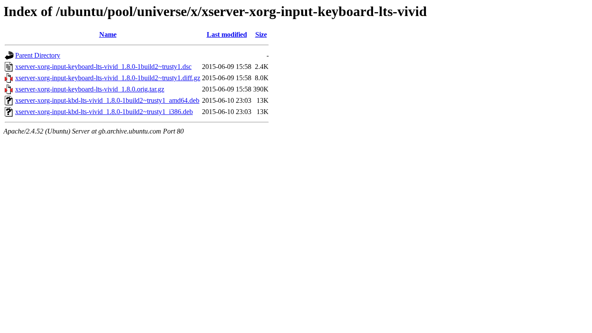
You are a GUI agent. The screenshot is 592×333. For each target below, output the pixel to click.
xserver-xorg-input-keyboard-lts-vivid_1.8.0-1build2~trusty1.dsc (103, 66)
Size (261, 34)
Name (108, 34)
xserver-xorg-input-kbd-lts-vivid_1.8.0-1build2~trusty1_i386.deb (104, 111)
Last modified (227, 34)
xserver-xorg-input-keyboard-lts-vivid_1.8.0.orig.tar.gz (89, 89)
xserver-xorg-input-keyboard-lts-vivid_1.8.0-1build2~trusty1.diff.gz (107, 78)
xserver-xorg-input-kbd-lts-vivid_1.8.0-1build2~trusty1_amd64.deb (107, 100)
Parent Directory (37, 55)
